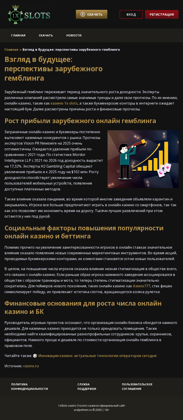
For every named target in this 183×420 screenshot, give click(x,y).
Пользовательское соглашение (137, 386)
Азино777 (141, 286)
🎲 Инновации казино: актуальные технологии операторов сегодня (94, 355)
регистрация (162, 14)
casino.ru (31, 365)
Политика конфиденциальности (29, 386)
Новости (73, 35)
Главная (18, 35)
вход (131, 14)
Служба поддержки (86, 386)
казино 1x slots (64, 103)
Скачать (46, 35)
